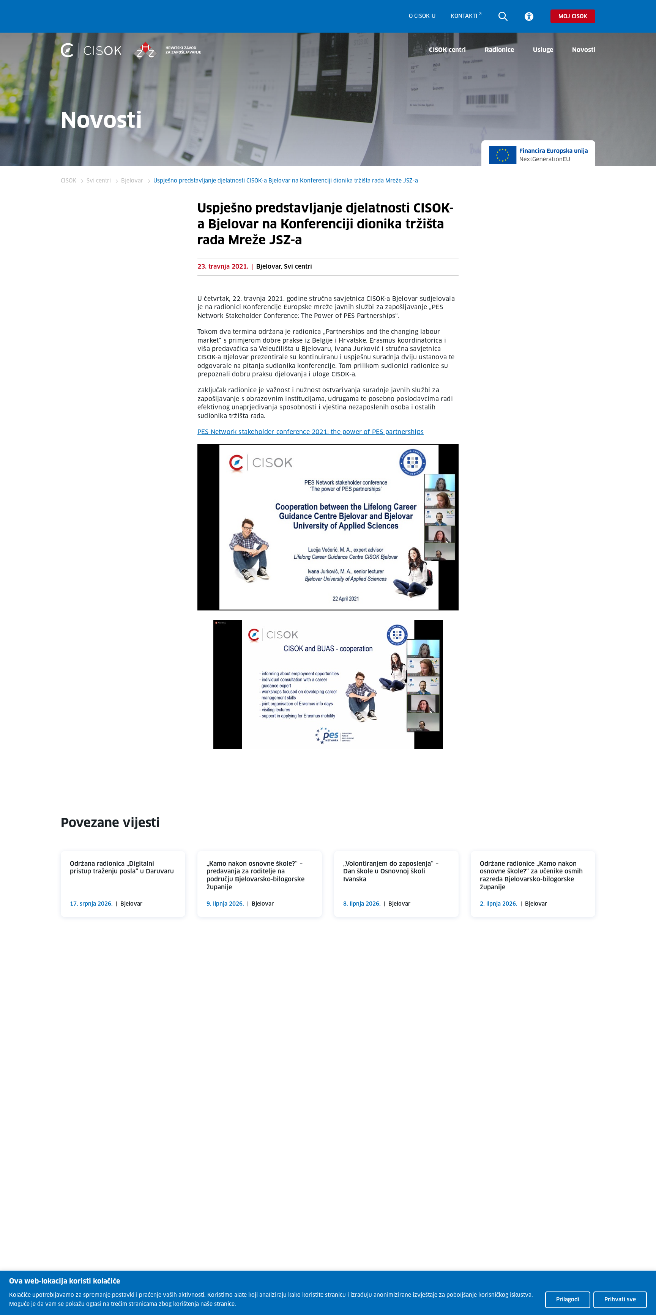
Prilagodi (567, 1299)
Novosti (583, 50)
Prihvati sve (620, 1299)
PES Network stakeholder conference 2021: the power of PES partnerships (310, 432)
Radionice (499, 50)
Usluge (543, 50)
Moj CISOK (572, 16)
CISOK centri (447, 50)
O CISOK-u (422, 16)
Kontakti (464, 16)
